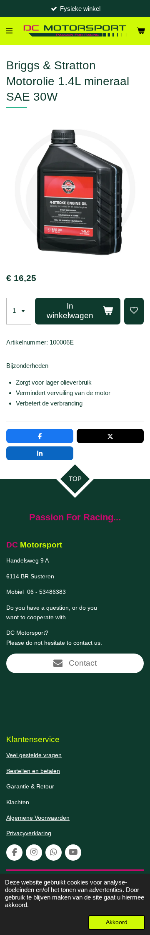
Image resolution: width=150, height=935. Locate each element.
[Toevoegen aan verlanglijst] (134, 311)
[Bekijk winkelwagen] (141, 31)
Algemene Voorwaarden (38, 817)
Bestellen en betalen (33, 771)
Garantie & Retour (30, 786)
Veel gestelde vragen (34, 755)
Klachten (17, 802)
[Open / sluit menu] (9, 31)
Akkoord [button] (117, 922)
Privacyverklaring (28, 833)
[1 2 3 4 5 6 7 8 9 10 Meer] (18, 311)
